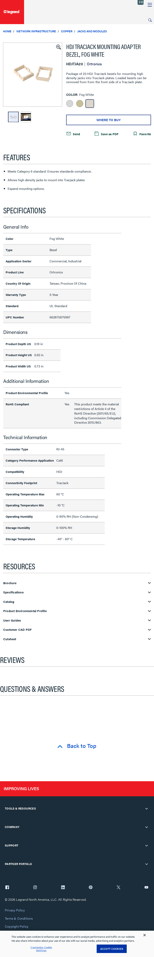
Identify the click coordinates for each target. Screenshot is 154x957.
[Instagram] (35, 887)
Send (76, 134)
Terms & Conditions (19, 918)
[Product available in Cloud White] (69, 103)
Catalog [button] (8, 601)
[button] (58, 47)
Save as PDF (109, 134)
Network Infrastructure (36, 31)
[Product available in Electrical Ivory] (79, 103)
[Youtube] (146, 887)
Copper (66, 31)
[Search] (150, 20)
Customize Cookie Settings (41, 948)
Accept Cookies (111, 949)
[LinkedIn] (63, 887)
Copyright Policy (16, 926)
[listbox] (32, 75)
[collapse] (146, 808)
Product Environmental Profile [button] (25, 611)
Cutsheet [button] (9, 639)
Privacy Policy (15, 910)
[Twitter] (118, 887)
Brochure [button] (10, 583)
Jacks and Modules (92, 31)
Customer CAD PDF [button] (17, 629)
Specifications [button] (13, 592)
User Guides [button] (12, 620)
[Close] (144, 935)
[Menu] (150, 5)
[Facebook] (7, 887)
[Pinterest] (90, 887)
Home (7, 31)
